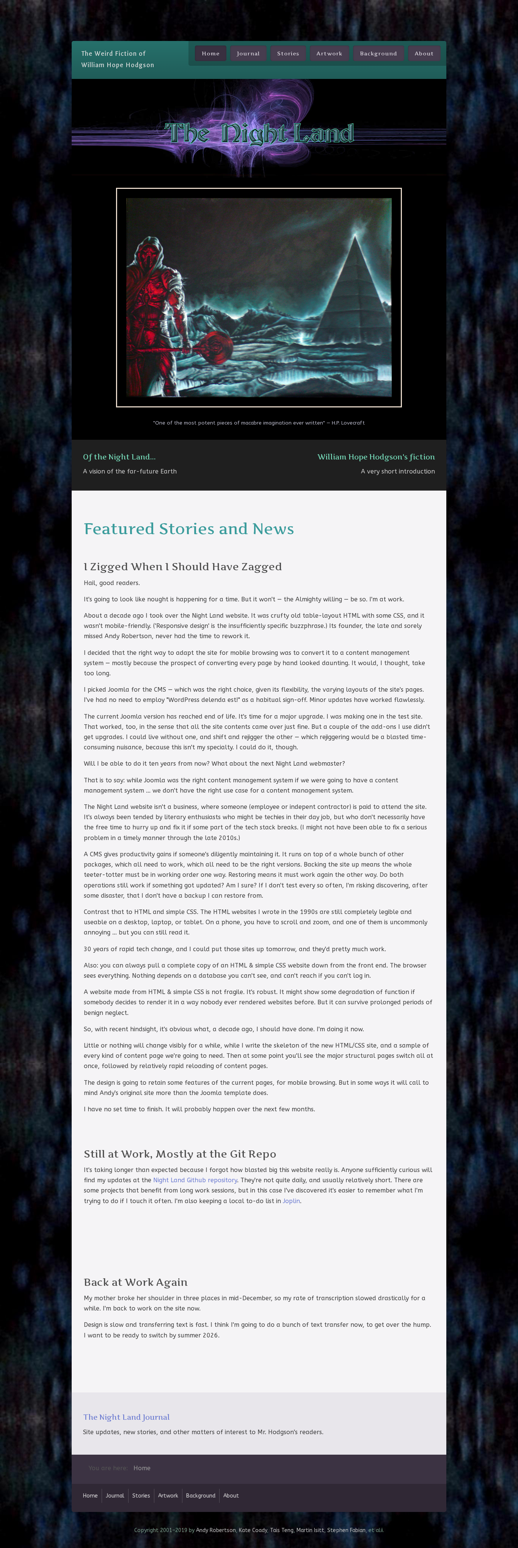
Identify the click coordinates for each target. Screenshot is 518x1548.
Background (378, 53)
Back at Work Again (136, 1282)
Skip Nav (259, 5)
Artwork (329, 53)
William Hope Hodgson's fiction (376, 456)
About (424, 53)
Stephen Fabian (346, 1530)
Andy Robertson (216, 1530)
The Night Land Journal (126, 1417)
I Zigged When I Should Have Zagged (183, 566)
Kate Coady (253, 1530)
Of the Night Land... (119, 456)
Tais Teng (282, 1530)
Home (211, 53)
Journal (248, 53)
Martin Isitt (310, 1530)
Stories (288, 53)
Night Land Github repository (195, 1180)
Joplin (291, 1201)
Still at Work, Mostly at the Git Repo (180, 1154)
